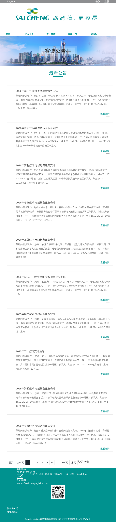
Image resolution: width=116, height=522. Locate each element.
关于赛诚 (50, 34)
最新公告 (72, 34)
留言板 (94, 34)
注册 (106, 1)
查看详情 (104, 114)
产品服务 (29, 34)
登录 (97, 1)
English (11, 1)
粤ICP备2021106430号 (80, 519)
